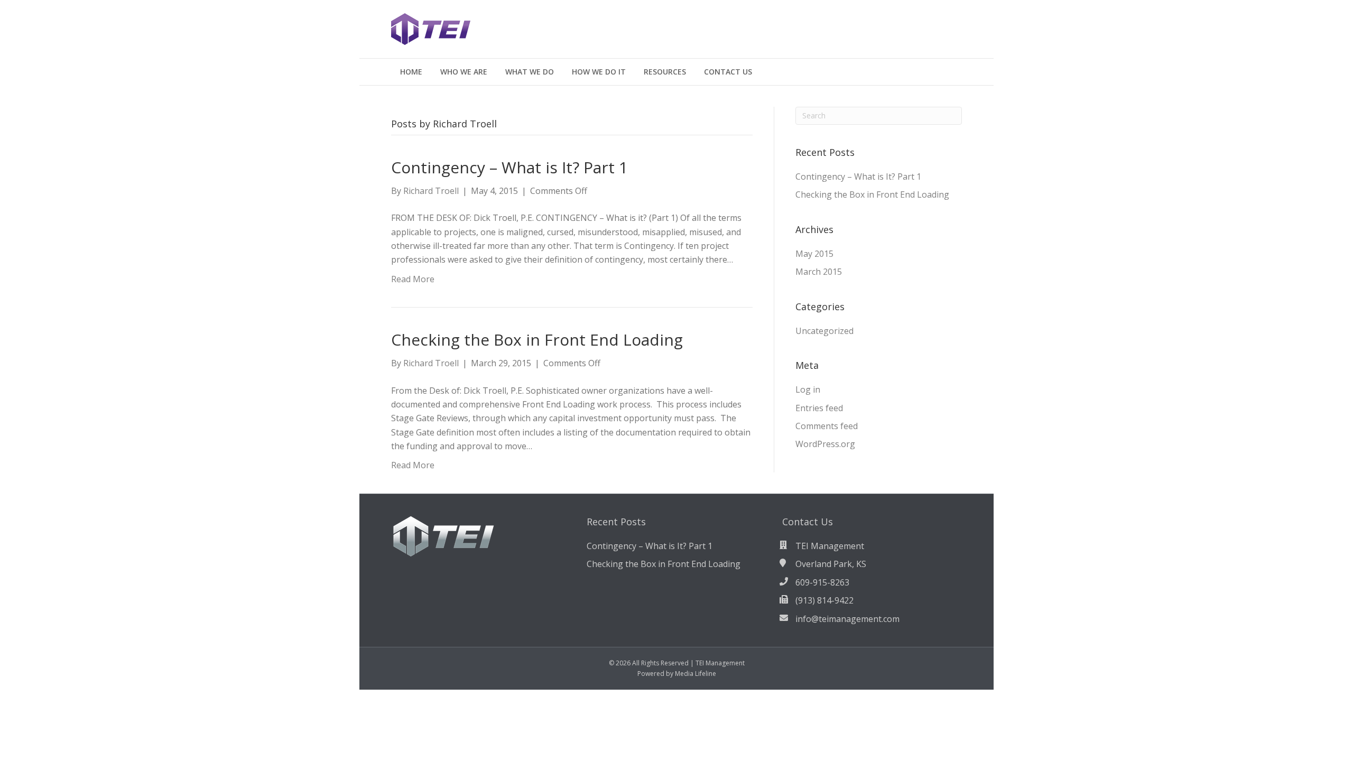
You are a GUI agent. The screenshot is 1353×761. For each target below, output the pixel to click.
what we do (529, 72)
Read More (412, 279)
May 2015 (814, 253)
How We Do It (599, 72)
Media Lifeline (695, 673)
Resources (665, 72)
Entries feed (819, 408)
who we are (463, 72)
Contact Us (728, 72)
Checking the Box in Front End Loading (537, 339)
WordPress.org (825, 444)
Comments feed (826, 426)
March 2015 (818, 271)
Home (411, 72)
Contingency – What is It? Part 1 (509, 167)
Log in (807, 389)
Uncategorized (824, 331)
